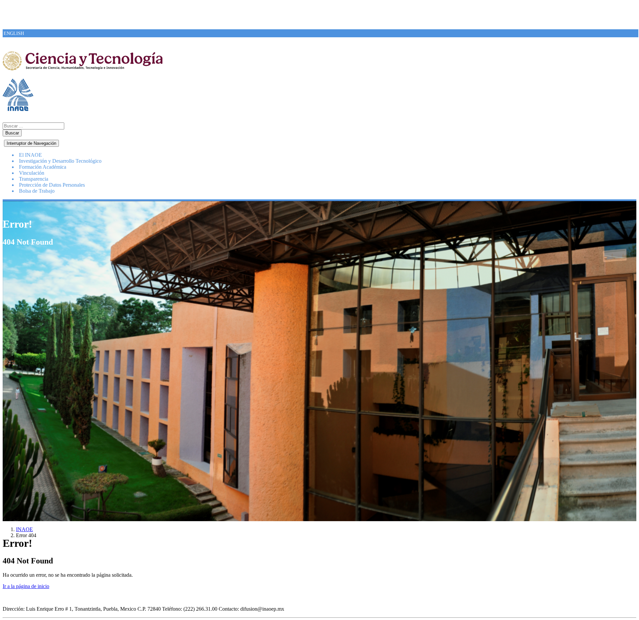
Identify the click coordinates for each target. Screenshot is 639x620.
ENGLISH (14, 33)
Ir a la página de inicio (26, 586)
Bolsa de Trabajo (37, 191)
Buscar (12, 132)
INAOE (24, 529)
